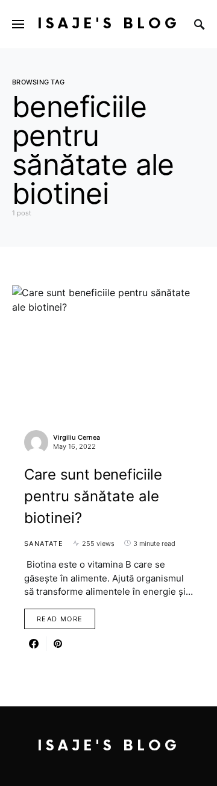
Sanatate (43, 543)
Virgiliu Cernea (76, 437)
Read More (60, 619)
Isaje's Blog (108, 24)
